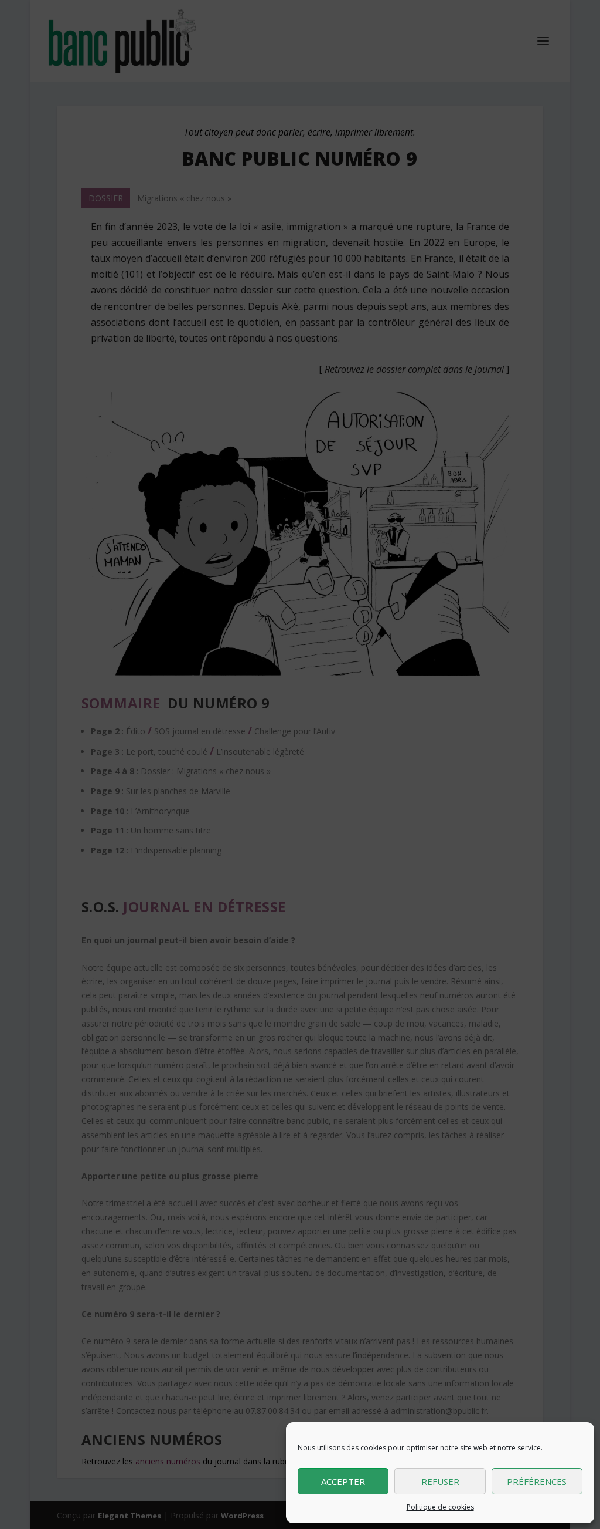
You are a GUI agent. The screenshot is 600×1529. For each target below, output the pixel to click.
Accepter (343, 1481)
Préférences (537, 1481)
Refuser (440, 1481)
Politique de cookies (440, 1507)
